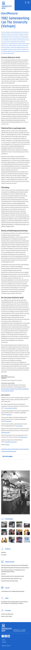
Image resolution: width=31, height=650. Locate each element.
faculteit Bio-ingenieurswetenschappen (10, 449)
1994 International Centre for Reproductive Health (12, 576)
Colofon (3, 640)
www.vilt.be (9, 414)
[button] (28, 2)
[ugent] (7, 5)
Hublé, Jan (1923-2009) (6, 616)
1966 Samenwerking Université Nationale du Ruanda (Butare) (15, 567)
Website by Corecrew (6, 645)
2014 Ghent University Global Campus (9, 581)
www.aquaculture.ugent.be (11, 408)
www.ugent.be (19, 426)
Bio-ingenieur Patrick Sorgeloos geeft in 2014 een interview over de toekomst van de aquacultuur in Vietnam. (14, 602)
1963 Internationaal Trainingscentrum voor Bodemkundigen (14, 565)
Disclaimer (4, 642)
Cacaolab (7, 444)
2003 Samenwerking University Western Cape (11, 578)
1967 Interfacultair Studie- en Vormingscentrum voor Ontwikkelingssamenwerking (13, 570)
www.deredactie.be (5, 432)
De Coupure (3, 554)
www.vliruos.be (24, 437)
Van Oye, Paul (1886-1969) (7, 614)
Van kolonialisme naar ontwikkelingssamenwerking (12, 591)
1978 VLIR (3, 574)
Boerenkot (3, 552)
